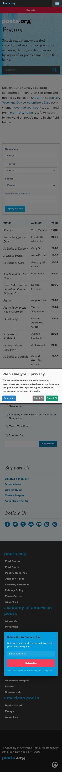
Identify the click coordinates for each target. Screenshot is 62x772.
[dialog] (31, 385)
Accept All (51, 398)
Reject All (38, 398)
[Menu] (57, 3)
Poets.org (9, 3)
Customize (9, 398)
